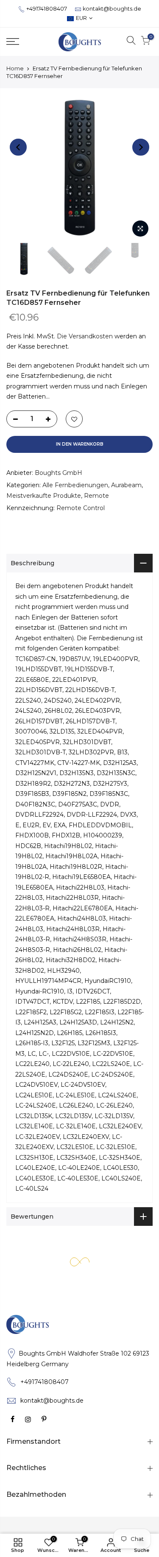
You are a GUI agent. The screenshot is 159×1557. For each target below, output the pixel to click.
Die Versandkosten (85, 336)
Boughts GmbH (58, 473)
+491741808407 (46, 9)
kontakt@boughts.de (112, 9)
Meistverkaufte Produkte (43, 495)
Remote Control (80, 508)
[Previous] (18, 147)
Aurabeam (126, 485)
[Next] (140, 147)
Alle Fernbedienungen (75, 485)
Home (15, 68)
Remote (96, 495)
